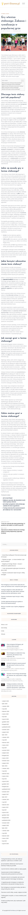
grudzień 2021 (5, 784)
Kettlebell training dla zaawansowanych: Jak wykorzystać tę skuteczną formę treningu (16, 665)
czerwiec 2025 (5, 737)
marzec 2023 (5, 758)
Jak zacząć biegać (7, 498)
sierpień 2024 (5, 753)
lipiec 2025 (4, 734)
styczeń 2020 (5, 843)
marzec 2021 (5, 807)
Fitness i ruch (5, 13)
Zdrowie (3, 634)
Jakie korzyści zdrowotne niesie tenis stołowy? (13, 86)
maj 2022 (4, 771)
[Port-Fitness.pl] (10, 3)
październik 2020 (6, 820)
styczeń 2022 (5, 781)
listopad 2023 (5, 755)
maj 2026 (4, 709)
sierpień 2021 (5, 794)
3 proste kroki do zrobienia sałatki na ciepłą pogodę (13, 869)
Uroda (2, 631)
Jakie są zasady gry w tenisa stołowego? (11, 84)
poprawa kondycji (8, 279)
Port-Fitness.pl (13, 910)
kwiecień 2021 (5, 804)
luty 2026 (4, 716)
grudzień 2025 (5, 721)
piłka (18, 193)
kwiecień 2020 (5, 836)
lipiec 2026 (4, 703)
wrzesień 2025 (5, 729)
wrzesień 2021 (5, 791)
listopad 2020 (5, 817)
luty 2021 (4, 810)
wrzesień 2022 (5, 760)
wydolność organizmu (6, 288)
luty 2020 (4, 841)
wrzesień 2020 (5, 823)
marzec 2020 (5, 838)
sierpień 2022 (5, 763)
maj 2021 (4, 802)
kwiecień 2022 (5, 773)
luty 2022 (4, 778)
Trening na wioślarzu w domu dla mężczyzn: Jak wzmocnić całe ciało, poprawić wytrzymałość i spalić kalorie (16, 685)
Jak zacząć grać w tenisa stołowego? (11, 87)
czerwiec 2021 (5, 799)
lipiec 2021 (4, 797)
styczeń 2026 (5, 719)
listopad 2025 (5, 724)
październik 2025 (6, 727)
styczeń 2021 (5, 812)
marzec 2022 (5, 776)
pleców (7, 286)
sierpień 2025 (5, 732)
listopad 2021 (5, 786)
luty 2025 (4, 747)
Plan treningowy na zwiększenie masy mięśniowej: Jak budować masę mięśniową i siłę (16, 654)
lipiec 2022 (4, 766)
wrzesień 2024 (5, 750)
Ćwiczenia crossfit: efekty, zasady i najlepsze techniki (14, 892)
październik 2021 (6, 789)
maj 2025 (4, 740)
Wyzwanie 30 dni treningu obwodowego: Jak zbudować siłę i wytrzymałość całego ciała (16, 675)
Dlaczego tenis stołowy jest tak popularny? (12, 82)
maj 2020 (4, 833)
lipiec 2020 (4, 828)
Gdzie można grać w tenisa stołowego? (11, 89)
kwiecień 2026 (5, 711)
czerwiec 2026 (5, 706)
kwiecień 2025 (5, 742)
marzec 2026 (5, 714)
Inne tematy (4, 627)
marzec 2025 (5, 745)
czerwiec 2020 (5, 830)
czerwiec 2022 (5, 768)
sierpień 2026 (5, 701)
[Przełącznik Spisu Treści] (21, 81)
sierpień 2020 (5, 825)
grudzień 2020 (5, 815)
